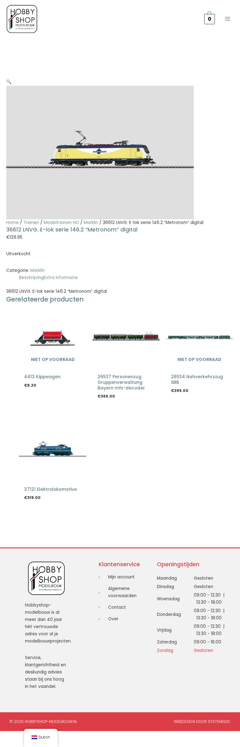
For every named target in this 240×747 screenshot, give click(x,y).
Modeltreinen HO (61, 223)
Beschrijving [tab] (31, 278)
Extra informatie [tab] (61, 278)
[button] (9, 82)
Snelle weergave (52, 365)
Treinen (31, 223)
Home (12, 223)
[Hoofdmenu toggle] (227, 19)
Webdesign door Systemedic (202, 721)
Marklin (91, 223)
